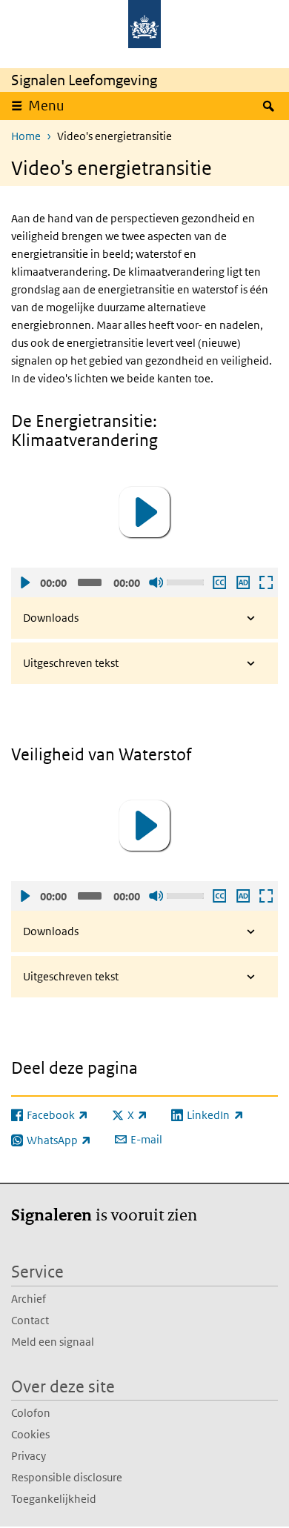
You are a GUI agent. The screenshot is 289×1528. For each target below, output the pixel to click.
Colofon (30, 1413)
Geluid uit (155, 582)
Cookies (30, 1434)
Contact (30, 1320)
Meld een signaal (52, 1342)
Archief (28, 1299)
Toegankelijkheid (53, 1499)
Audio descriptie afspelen (242, 582)
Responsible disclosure (66, 1477)
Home (26, 136)
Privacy (28, 1456)
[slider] (187, 581)
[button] (144, 512)
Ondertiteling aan (218, 582)
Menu (46, 105)
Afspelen (24, 582)
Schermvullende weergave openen (265, 582)
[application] (144, 512)
